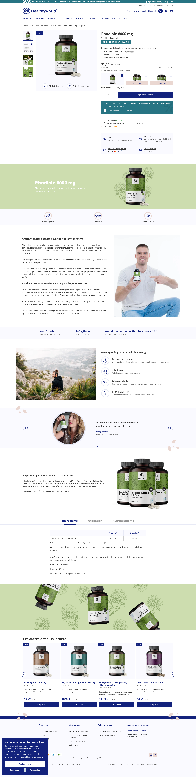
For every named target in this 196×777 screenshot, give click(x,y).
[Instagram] (150, 755)
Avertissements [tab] (123, 520)
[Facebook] (155, 755)
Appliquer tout (25, 764)
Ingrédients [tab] (70, 520)
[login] (166, 11)
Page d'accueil (28, 26)
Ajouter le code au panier (160, 2)
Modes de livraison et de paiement (78, 736)
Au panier (41, 704)
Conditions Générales (77, 741)
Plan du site (112, 764)
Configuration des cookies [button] (147, 764)
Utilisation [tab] (95, 520)
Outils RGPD (73, 745)
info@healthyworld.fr (165, 5)
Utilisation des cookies (127, 764)
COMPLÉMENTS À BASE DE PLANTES (113, 18)
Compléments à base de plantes (48, 26)
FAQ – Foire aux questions (78, 731)
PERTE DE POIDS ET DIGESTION (71, 18)
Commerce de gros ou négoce (109, 731)
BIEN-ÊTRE (27, 18)
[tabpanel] (98, 550)
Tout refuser (15, 770)
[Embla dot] (97, 446)
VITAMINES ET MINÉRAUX (45, 18)
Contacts (42, 735)
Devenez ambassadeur (106, 735)
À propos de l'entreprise (48, 731)
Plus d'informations (34, 757)
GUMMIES (91, 18)
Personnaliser (35, 770)
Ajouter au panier (145, 94)
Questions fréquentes (143, 5)
